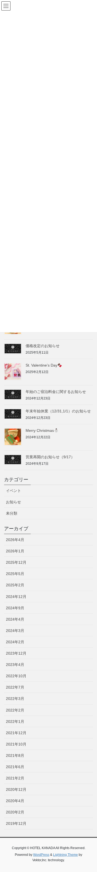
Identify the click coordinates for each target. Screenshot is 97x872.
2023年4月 (15, 664)
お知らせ (13, 502)
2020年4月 (15, 801)
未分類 (11, 513)
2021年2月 (15, 778)
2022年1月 (15, 721)
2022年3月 (15, 698)
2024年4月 (15, 619)
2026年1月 (15, 551)
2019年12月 (16, 823)
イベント (13, 490)
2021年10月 (16, 744)
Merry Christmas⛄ (42, 430)
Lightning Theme (65, 855)
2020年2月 (15, 812)
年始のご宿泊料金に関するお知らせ (56, 391)
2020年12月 (16, 789)
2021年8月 (15, 755)
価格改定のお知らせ (43, 346)
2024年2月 (15, 642)
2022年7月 (15, 687)
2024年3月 (15, 630)
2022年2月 (15, 710)
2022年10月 (16, 676)
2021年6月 (15, 767)
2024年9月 (15, 608)
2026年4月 (15, 540)
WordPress (41, 855)
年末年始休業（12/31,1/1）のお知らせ (58, 411)
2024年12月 (16, 596)
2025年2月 (15, 585)
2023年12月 (16, 653)
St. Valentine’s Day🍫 (44, 365)
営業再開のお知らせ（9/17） (50, 457)
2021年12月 (16, 733)
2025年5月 (15, 574)
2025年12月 (16, 562)
